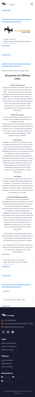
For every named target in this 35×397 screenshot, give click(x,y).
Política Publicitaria (7, 360)
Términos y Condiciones (9, 346)
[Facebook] (3, 332)
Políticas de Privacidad (8, 343)
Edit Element (6, 19)
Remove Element (15, 21)
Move (8, 21)
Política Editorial (6, 363)
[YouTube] (13, 332)
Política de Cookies (7, 350)
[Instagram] (8, 332)
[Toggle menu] (32, 3)
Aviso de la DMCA (7, 367)
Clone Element (14, 19)
